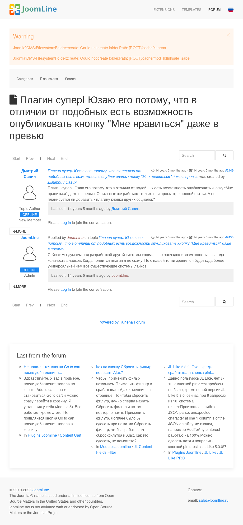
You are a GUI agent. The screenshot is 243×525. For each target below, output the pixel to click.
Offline (30, 214)
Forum (214, 9)
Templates (191, 9)
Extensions (164, 9)
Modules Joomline (115, 446)
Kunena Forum (132, 322)
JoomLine (30, 237)
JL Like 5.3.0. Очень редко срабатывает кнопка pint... (191, 369)
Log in (66, 222)
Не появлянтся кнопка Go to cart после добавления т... (52, 369)
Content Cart (70, 435)
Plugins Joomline (42, 435)
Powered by (108, 322)
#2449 (229, 170)
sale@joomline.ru (214, 500)
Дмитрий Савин (29, 173)
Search (70, 78)
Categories (25, 78)
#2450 (229, 237)
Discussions (49, 78)
